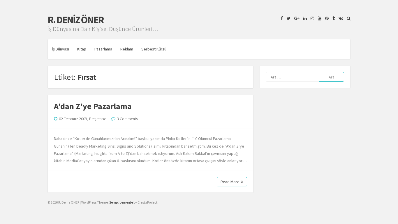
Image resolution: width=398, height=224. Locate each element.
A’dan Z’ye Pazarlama (93, 106)
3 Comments (127, 118)
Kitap (81, 49)
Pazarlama (103, 49)
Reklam (126, 49)
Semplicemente (121, 202)
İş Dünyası (60, 49)
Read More (230, 181)
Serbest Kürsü (153, 49)
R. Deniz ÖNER (75, 19)
